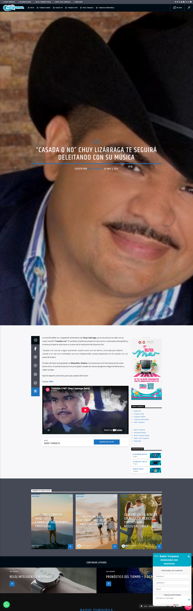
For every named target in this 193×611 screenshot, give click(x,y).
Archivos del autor (107, 471)
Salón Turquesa (9, 2)
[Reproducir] (142, 606)
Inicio (32, 7)
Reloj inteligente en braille (31, 606)
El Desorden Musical (140, 483)
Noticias (96, 156)
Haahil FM (59, 7)
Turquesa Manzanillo (106, 7)
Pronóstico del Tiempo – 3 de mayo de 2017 (138, 606)
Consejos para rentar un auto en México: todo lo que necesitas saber (140, 550)
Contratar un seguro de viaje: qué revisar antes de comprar (96, 550)
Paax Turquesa (88, 7)
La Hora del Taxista (140, 491)
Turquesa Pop (73, 7)
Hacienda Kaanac (25, 2)
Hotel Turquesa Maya (43, 2)
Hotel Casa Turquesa (63, 2)
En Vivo (179, 7)
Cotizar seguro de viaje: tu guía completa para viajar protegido (51, 550)
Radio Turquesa (96, 182)
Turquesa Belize (139, 446)
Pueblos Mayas (138, 498)
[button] (6, 604)
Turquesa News (44, 7)
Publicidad (78, 2)
